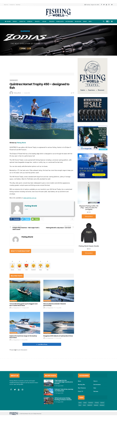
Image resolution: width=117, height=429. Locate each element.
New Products (82, 388)
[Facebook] (102, 5)
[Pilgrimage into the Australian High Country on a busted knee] (48, 383)
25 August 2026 (59, 385)
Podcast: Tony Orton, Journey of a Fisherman (64, 390)
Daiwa (85, 402)
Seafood (96, 405)
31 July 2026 (58, 307)
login (15, 350)
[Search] (103, 21)
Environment (97, 384)
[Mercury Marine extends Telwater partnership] (58, 291)
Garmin (102, 402)
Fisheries (91, 402)
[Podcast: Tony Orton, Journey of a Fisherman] (48, 391)
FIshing (96, 402)
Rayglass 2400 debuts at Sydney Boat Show (58, 336)
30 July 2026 (24, 339)
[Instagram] (109, 5)
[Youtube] (106, 5)
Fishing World (17, 93)
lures (84, 405)
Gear (95, 388)
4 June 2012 (27, 93)
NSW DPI (90, 405)
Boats (80, 402)
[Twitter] (104, 5)
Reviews (96, 391)
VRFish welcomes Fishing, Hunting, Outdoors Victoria (63, 399)
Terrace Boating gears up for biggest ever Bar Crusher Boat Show (24, 304)
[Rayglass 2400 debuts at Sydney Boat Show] (58, 323)
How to (95, 381)
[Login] (112, 21)
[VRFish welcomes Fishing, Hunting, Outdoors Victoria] (48, 400)
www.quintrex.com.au (29, 198)
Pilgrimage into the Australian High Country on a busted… (64, 382)
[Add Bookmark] (72, 219)
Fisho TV (80, 391)
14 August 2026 (25, 307)
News (79, 381)
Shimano (102, 405)
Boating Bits (13, 80)
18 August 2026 (59, 402)
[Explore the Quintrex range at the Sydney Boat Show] (25, 323)
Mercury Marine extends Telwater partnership (54, 304)
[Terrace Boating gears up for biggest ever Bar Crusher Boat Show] (25, 291)
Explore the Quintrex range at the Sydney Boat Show (23, 336)
